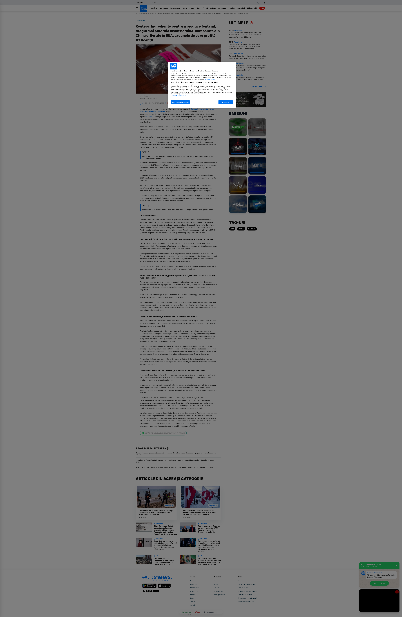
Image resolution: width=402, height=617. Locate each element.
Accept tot (225, 102)
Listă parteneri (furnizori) (179, 95)
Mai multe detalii (210, 79)
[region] (202, 85)
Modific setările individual (180, 102)
